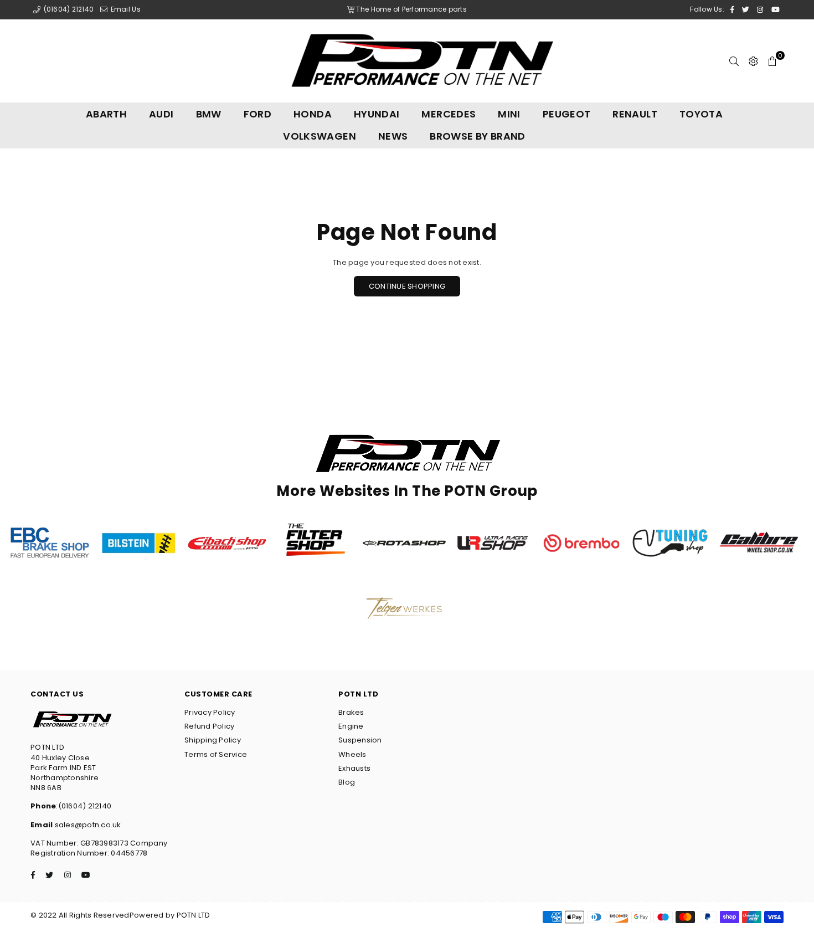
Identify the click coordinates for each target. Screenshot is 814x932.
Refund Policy (209, 726)
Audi (161, 114)
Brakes (351, 712)
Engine (351, 726)
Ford (257, 114)
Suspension (360, 740)
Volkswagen (319, 136)
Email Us (124, 9)
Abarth (106, 114)
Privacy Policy (209, 712)
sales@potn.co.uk (87, 825)
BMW (208, 114)
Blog (346, 782)
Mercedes (448, 114)
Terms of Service (215, 754)
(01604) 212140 (68, 9)
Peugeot (567, 114)
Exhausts (354, 768)
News (393, 136)
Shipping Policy (212, 740)
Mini (509, 114)
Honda (312, 114)
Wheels (352, 754)
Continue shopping (407, 286)
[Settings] (753, 61)
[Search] (734, 61)
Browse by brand (477, 136)
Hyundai (377, 114)
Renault (634, 114)
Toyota (701, 114)
